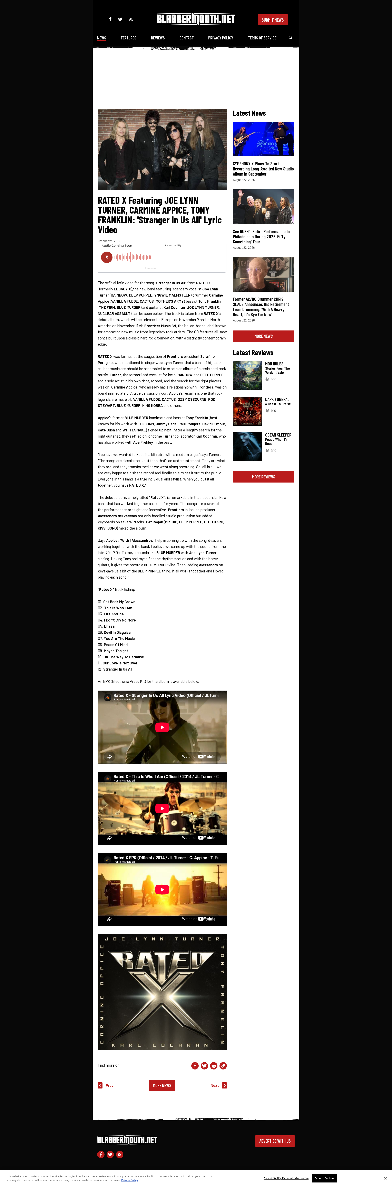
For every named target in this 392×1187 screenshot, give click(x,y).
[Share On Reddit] (213, 1065)
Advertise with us (275, 1140)
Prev (110, 1085)
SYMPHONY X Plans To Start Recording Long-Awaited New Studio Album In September (263, 169)
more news (263, 336)
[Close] (385, 1178)
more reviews (263, 476)
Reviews (158, 37)
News (101, 37)
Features (128, 37)
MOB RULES (274, 363)
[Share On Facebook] (195, 1065)
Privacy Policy (220, 37)
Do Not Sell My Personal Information (286, 1178)
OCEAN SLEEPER (278, 435)
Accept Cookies (325, 1178)
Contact (186, 37)
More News (162, 1085)
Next (215, 1085)
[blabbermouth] (196, 23)
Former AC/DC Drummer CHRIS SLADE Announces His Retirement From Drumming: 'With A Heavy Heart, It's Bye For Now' (261, 306)
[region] (196, 1178)
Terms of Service (262, 37)
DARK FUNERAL (277, 399)
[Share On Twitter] (204, 1065)
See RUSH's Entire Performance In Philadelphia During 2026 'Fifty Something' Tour (261, 236)
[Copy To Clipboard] (223, 1065)
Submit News (273, 19)
